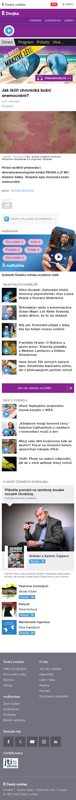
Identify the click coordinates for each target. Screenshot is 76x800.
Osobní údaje (25, 789)
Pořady (43, 42)
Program (35, 20)
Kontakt (44, 691)
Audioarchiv (53, 20)
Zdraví (7, 42)
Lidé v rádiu (47, 680)
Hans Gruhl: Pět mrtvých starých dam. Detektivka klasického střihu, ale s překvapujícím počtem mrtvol (45, 366)
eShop (7, 685)
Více (58, 42)
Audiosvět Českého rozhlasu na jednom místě (30, 275)
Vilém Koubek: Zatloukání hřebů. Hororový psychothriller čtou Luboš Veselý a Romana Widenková (46, 294)
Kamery (69, 20)
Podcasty (9, 714)
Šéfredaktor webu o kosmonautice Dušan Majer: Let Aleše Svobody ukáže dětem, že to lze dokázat (45, 311)
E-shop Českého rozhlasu (25, 482)
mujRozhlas (9, 231)
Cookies (8, 789)
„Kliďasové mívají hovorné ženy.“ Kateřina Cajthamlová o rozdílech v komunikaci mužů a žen (44, 427)
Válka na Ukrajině (14, 669)
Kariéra (44, 685)
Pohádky (11, 250)
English (62, 789)
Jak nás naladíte (50, 669)
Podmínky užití (46, 789)
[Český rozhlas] (13, 4)
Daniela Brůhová (22, 190)
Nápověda (46, 674)
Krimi (34, 242)
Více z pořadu (15, 400)
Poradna (7, 106)
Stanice (8, 680)
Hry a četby (13, 242)
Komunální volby (14, 674)
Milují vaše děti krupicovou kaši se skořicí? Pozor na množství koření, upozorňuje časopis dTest (45, 445)
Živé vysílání (13, 257)
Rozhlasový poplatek (53, 696)
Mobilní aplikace (14, 720)
